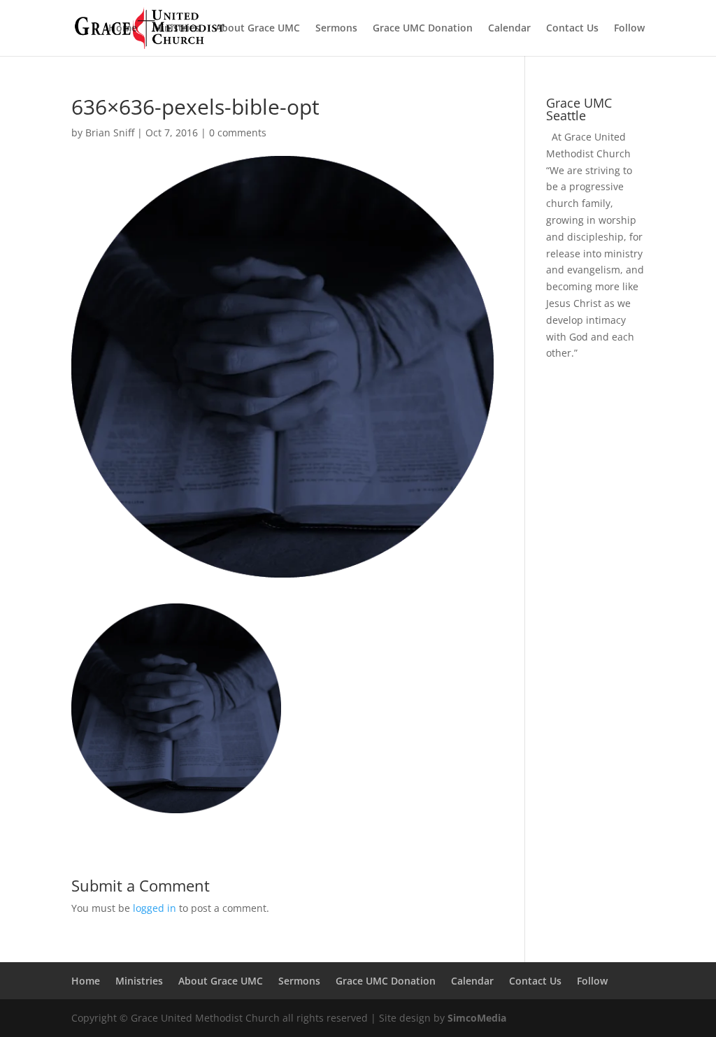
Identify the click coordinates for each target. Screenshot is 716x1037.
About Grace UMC (257, 28)
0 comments (237, 132)
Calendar (509, 28)
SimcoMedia (477, 1017)
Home (122, 28)
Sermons (336, 28)
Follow (629, 28)
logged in (154, 908)
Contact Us (572, 28)
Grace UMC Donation (423, 28)
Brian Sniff (109, 132)
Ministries (176, 28)
